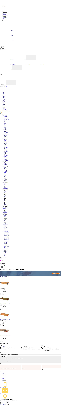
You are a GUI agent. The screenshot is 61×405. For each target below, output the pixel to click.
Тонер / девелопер (6, 250)
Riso (3, 98)
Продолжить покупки (7, 404)
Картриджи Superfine (5, 227)
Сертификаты (4, 16)
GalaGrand (4, 103)
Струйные (5, 140)
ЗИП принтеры (3, 114)
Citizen (4, 216)
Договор (4, 13)
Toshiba (3, 100)
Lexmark (4, 96)
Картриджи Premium (5, 212)
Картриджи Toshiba (5, 166)
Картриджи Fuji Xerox (5, 188)
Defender (5, 252)
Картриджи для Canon (6, 232)
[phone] (5, 54)
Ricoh (4, 126)
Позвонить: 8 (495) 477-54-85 (13, 64)
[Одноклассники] (1, 112)
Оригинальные (5, 135)
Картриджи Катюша (5, 171)
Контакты (12, 40)
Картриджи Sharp (5, 164)
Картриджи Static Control (5, 224)
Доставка (12, 35)
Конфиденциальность (4, 380)
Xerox (4, 181)
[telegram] (15, 54)
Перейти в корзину (2, 404)
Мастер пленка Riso (6, 160)
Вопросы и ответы (5, 17)
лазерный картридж (3, 263)
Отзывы (2, 19)
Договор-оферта (4, 14)
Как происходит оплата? (4, 356)
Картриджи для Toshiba (6, 239)
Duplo (3, 93)
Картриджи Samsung (5, 161)
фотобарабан (2, 266)
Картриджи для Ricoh (6, 237)
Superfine (4, 108)
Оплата (12, 30)
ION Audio (5, 254)
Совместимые (5, 117)
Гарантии (4, 5)
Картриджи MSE (4, 207)
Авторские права (5, 12)
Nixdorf (5, 121)
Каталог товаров (4, 111)
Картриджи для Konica (6, 234)
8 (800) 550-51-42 (55, 273)
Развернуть (1, 267)
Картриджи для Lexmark (6, 235)
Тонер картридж (6, 118)
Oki (4, 186)
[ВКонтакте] (0, 112)
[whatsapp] (24, 54)
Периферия (3, 110)
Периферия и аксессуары (4, 115)
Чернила (5, 244)
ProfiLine (4, 107)
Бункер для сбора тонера (6, 246)
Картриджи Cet (4, 179)
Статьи (3, 18)
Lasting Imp (4, 104)
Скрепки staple (5, 249)
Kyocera (5, 125)
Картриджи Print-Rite (5, 214)
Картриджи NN (4, 208)
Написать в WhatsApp (28, 64)
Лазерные (5, 131)
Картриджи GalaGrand (5, 189)
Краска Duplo (5, 133)
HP (4, 124)
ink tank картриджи (3, 265)
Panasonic (4, 97)
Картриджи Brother (5, 116)
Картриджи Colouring (5, 182)
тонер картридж (2, 264)
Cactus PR (4, 101)
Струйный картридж (6, 241)
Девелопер (5, 247)
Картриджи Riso (4, 159)
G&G (3, 102)
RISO (4, 203)
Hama (4, 253)
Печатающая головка (6, 141)
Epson (4, 120)
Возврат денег (4, 15)
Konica (3, 95)
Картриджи (7, 111)
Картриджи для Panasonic (7, 236)
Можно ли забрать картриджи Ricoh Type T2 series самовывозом (9, 354)
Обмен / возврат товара (4, 374)
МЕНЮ (1, 74)
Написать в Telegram (42, 64)
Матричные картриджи (6, 119)
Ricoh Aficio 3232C (6, 276)
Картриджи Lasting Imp (5, 205)
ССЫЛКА (6, 86)
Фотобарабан (5, 243)
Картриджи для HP (6, 233)
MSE (3, 105)
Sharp (4, 177)
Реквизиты (4, 6)
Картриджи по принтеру (5, 231)
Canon (4, 183)
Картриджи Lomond (5, 206)
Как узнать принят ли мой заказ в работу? (6, 361)
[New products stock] (0, 85)
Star (4, 122)
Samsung (4, 99)
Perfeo (4, 255)
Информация (3, 11)
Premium (4, 106)
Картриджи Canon (5, 129)
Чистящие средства (5, 251)
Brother (3, 92)
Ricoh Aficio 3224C (2, 276)
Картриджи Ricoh (5, 156)
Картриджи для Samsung (6, 238)
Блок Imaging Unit (6, 245)
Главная (1, 111)
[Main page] (7, 74)
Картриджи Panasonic (5, 153)
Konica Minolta (5, 180)
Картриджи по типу (5, 240)
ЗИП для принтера (4, 109)
